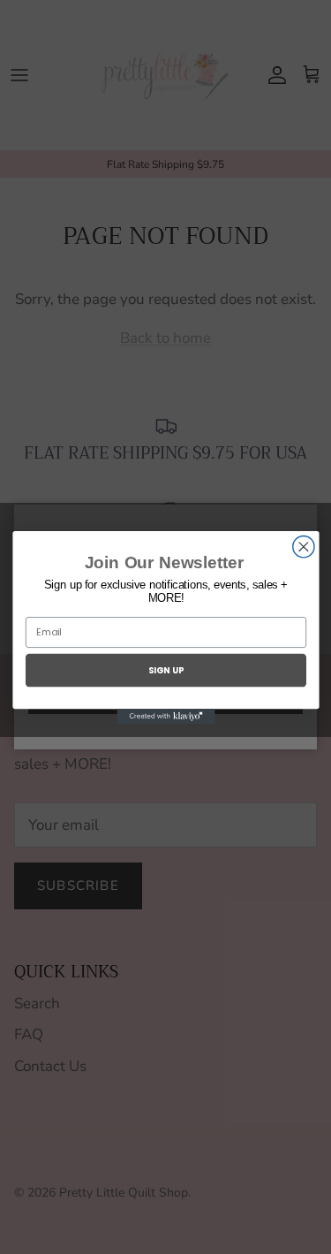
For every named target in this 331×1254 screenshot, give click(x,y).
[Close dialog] (302, 546)
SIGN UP (165, 670)
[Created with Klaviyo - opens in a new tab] (165, 716)
